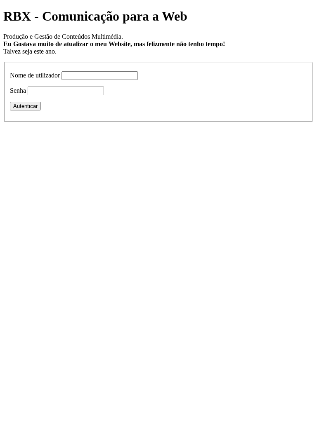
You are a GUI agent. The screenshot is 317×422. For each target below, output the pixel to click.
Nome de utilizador (35, 75)
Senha (18, 90)
